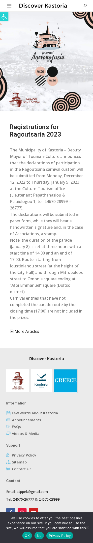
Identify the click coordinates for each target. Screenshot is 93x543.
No (39, 536)
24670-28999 (49, 499)
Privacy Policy (60, 536)
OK (27, 536)
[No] (86, 527)
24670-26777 (23, 499)
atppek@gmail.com (32, 491)
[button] (4, 16)
